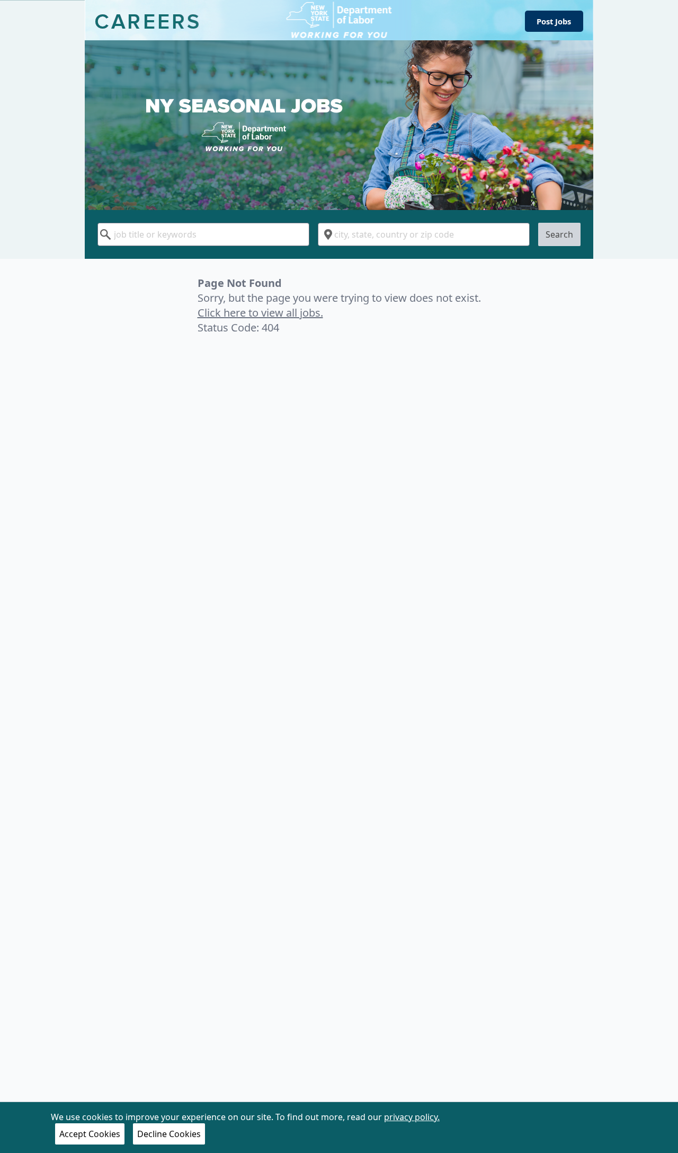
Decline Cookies (169, 1134)
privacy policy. (412, 1117)
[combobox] (203, 234)
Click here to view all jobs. (260, 312)
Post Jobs (554, 21)
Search (559, 234)
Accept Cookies (89, 1134)
